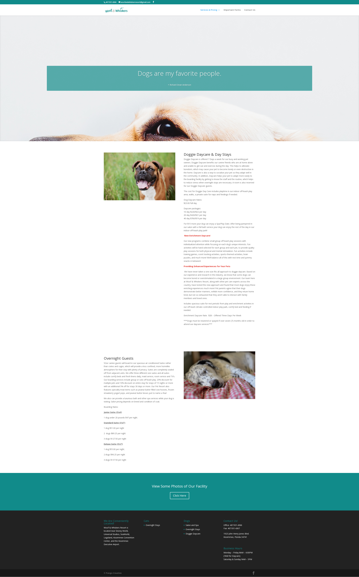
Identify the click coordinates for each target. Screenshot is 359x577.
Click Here (179, 495)
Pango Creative (114, 573)
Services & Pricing (208, 10)
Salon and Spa (192, 525)
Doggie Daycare (193, 533)
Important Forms (232, 10)
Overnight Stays (153, 525)
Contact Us (249, 10)
